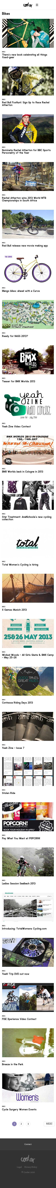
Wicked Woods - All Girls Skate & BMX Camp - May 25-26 (28, 640)
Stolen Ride (28, 777)
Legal (19, 1167)
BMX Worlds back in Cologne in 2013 (28, 456)
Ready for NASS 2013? (28, 320)
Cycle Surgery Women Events (28, 1093)
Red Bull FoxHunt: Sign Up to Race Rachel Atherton (28, 88)
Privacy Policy (30, 1167)
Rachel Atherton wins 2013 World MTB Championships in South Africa (28, 183)
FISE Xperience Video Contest (28, 1003)
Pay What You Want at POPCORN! (28, 822)
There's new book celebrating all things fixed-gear (28, 40)
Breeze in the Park (28, 1048)
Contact (28, 1144)
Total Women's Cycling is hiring (28, 549)
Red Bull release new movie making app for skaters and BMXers (28, 230)
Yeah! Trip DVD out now (28, 958)
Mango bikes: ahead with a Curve (28, 275)
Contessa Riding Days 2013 (28, 687)
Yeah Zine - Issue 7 (28, 732)
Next (49, 1123)
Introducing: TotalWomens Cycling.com (28, 913)
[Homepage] (28, 1158)
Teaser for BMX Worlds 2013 (28, 365)
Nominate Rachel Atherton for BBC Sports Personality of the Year (28, 136)
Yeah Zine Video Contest (28, 410)
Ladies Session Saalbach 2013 (28, 867)
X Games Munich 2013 (28, 594)
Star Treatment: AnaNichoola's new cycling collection (28, 502)
